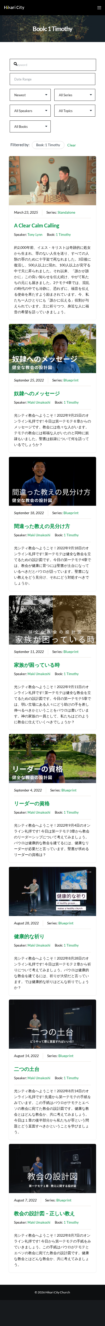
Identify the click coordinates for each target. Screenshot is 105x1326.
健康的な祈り (29, 936)
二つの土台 (27, 1069)
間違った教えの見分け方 (42, 526)
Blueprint (70, 380)
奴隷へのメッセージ (37, 393)
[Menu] (98, 7)
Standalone (66, 212)
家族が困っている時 (37, 665)
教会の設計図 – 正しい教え (44, 1213)
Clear (71, 145)
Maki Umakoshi (39, 402)
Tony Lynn (35, 235)
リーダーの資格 (32, 803)
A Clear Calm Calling (36, 225)
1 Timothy (63, 235)
